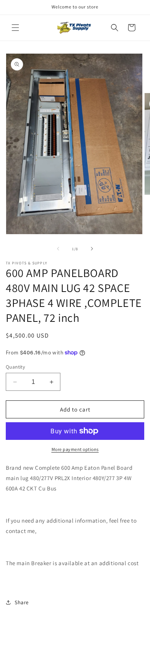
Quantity (15, 367)
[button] (15, 27)
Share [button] (22, 602)
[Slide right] (91, 248)
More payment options (75, 449)
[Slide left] (58, 248)
